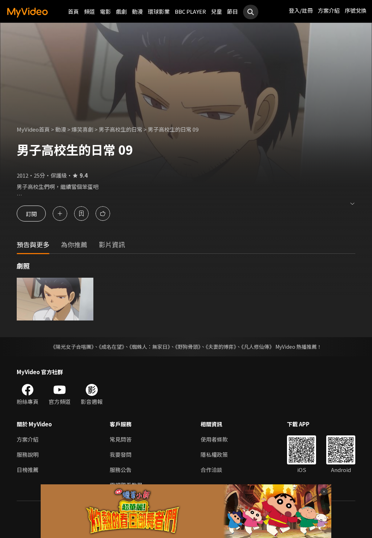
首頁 (73, 11)
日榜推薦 (28, 469)
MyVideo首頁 (33, 129)
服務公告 (121, 469)
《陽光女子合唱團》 (72, 346)
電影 (105, 11)
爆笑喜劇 (82, 129)
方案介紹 (329, 10)
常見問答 (121, 439)
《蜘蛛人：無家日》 (149, 346)
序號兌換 (356, 10)
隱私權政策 (214, 454)
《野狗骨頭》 (188, 346)
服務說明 (28, 454)
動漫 (137, 11)
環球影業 (159, 11)
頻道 (89, 11)
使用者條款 (214, 439)
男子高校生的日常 (120, 129)
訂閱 (31, 213)
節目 (232, 11)
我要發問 (121, 454)
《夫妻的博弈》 (221, 346)
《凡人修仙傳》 (257, 346)
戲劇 (121, 11)
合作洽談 (211, 469)
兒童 (216, 11)
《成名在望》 (111, 346)
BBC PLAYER (190, 11)
